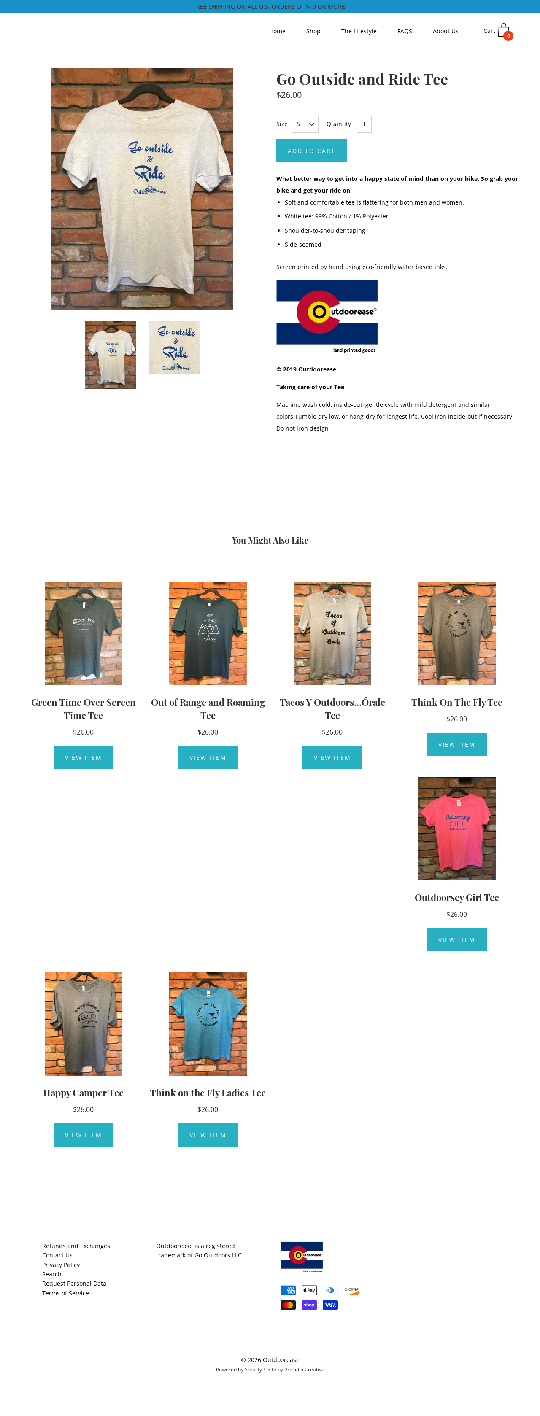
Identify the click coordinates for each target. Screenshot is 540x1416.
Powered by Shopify (239, 1369)
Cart (496, 33)
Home (277, 31)
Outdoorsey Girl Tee (457, 897)
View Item (83, 758)
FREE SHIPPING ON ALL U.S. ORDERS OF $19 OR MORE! (270, 7)
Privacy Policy (61, 1265)
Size (282, 124)
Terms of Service (65, 1293)
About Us (446, 31)
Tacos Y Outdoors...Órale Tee (332, 708)
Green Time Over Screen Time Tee (83, 708)
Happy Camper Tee (83, 1092)
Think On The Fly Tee (456, 702)
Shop (313, 31)
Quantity (339, 124)
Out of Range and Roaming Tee (208, 708)
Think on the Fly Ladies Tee (208, 1092)
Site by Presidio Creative (295, 1369)
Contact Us (57, 1255)
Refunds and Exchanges (76, 1246)
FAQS (404, 31)
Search (52, 1274)
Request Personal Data (74, 1283)
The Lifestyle (359, 31)
